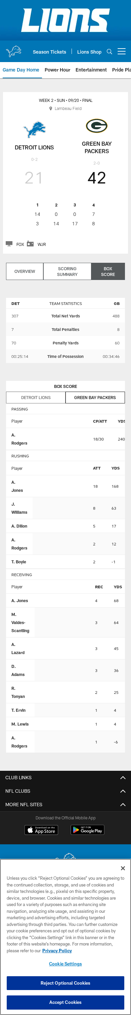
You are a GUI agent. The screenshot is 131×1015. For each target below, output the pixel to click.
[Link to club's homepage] (13, 48)
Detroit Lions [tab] (36, 397)
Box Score (108, 271)
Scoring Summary (67, 271)
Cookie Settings (65, 963)
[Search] (109, 51)
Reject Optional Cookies (66, 983)
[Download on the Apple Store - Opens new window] (41, 831)
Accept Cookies (65, 1002)
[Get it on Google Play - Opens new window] (87, 833)
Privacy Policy (57, 950)
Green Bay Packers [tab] (95, 397)
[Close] (123, 868)
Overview (24, 271)
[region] (65, 937)
